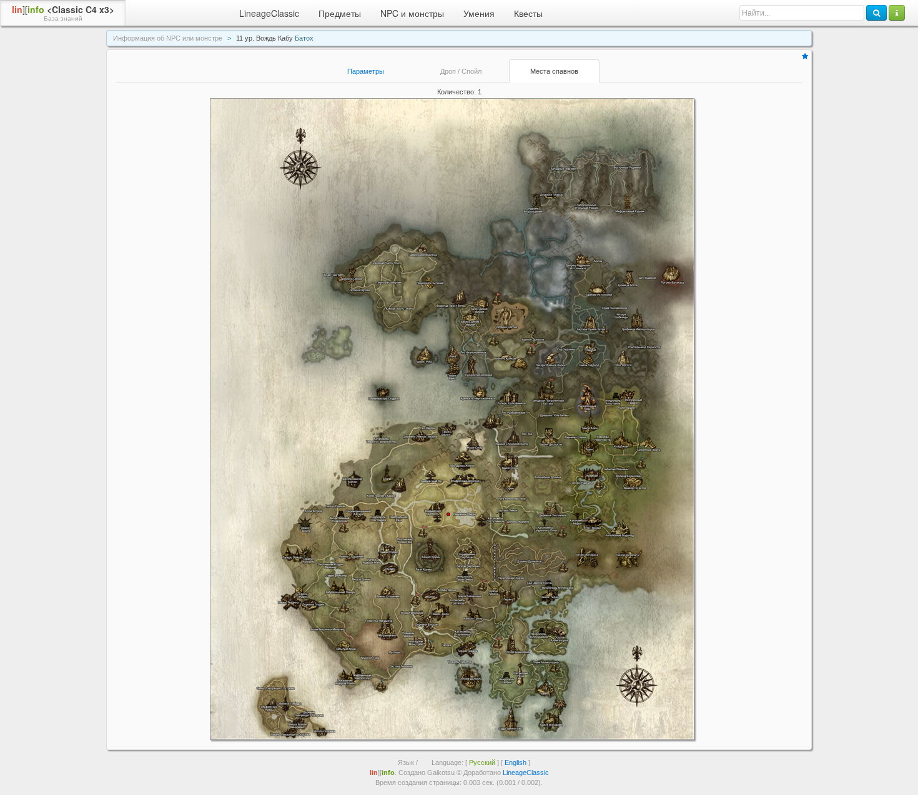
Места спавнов (554, 71)
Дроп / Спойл (460, 71)
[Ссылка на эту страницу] (805, 56)
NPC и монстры (412, 13)
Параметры (365, 71)
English (515, 762)
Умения (479, 13)
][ (63, 12)
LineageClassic (269, 13)
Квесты (528, 13)
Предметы (339, 13)
